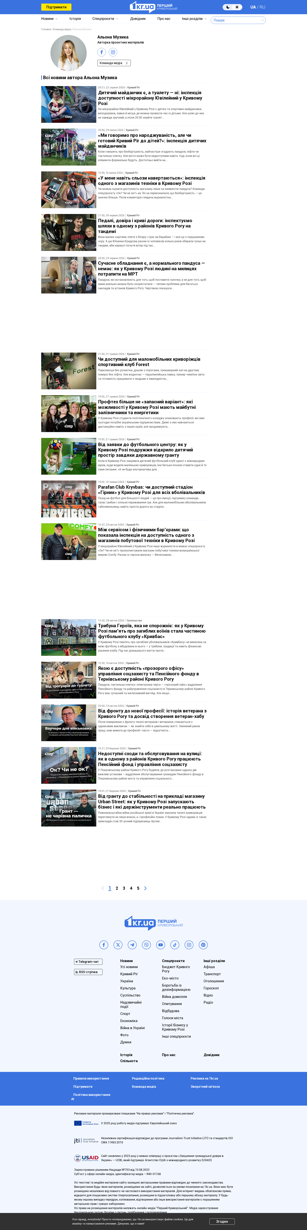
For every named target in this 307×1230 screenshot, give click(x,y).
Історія (75, 19)
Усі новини (129, 967)
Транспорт (212, 974)
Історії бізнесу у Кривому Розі (175, 1027)
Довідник (138, 19)
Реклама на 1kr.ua (204, 1078)
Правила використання (91, 1078)
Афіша (209, 967)
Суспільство (130, 995)
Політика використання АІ (90, 1097)
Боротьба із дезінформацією (176, 987)
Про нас (163, 19)
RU (262, 7)
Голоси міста (172, 1018)
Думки (125, 1042)
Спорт (125, 1014)
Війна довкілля (174, 997)
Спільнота (129, 1061)
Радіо (208, 1002)
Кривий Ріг (129, 974)
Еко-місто (170, 978)
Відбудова (170, 1011)
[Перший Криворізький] (153, 7)
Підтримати (56, 7)
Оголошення (214, 981)
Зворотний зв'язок (205, 1086)
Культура (128, 988)
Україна (126, 981)
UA (253, 7)
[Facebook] (101, 52)
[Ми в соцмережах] (103, 944)
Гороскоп (211, 988)
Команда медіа (111, 63)
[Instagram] (113, 52)
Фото (124, 1035)
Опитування (172, 1004)
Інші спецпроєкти (176, 1036)
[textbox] (236, 20)
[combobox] (236, 20)
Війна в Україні (132, 1028)
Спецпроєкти (103, 19)
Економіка (129, 1021)
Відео (208, 995)
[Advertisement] (124, 325)
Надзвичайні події (131, 1004)
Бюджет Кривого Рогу (176, 969)
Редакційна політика (148, 1078)
